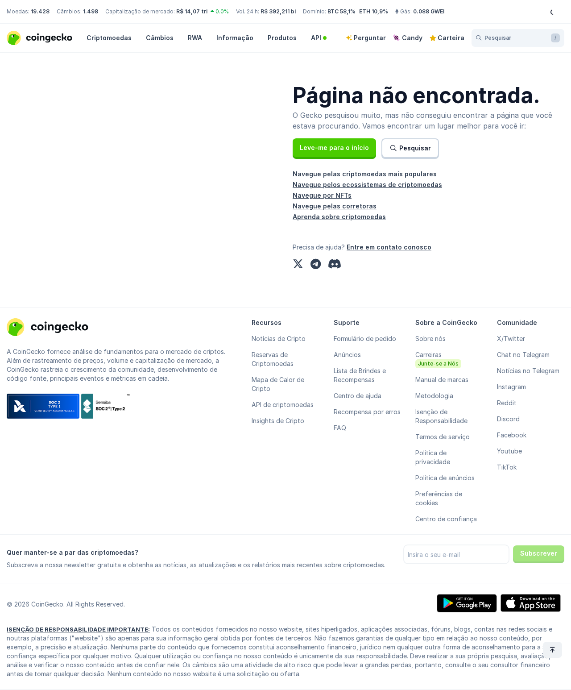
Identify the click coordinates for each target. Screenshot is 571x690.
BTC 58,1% (341, 11)
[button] (334, 147)
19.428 (40, 11)
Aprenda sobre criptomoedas (339, 216)
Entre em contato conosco (389, 247)
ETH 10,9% (373, 11)
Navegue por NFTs (322, 195)
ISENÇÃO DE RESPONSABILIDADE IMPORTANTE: (78, 629)
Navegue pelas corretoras (335, 206)
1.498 (90, 11)
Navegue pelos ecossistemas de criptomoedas (367, 184)
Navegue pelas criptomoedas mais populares (365, 174)
